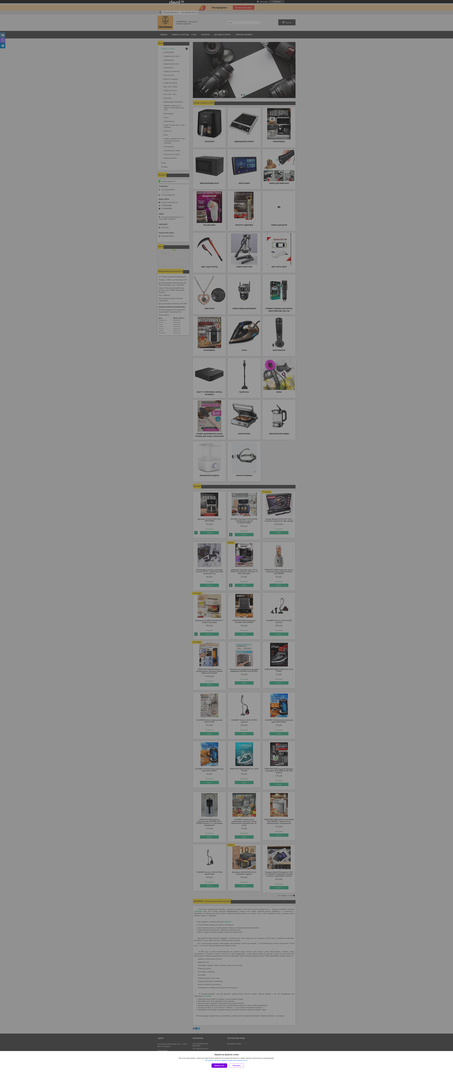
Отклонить (237, 1065)
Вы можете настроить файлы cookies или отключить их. (226, 1060)
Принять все (219, 1065)
